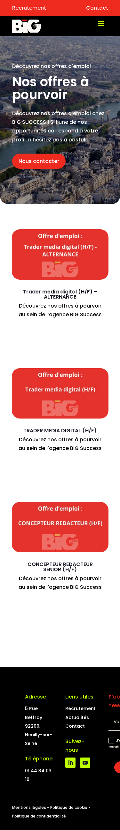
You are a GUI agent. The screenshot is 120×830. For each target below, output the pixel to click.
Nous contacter (39, 161)
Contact (97, 8)
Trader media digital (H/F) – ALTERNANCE (60, 294)
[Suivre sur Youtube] (85, 763)
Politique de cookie (68, 807)
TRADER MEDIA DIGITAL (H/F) (60, 430)
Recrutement (29, 8)
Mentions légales (29, 807)
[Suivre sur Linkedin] (70, 763)
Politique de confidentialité (39, 816)
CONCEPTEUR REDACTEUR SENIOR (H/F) (60, 567)
